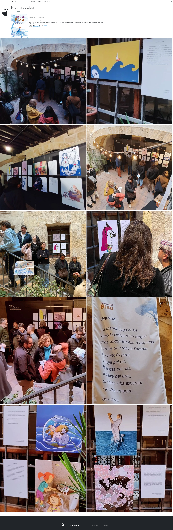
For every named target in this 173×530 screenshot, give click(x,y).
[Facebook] (70, 525)
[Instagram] (74, 525)
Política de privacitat (106, 525)
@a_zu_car (49, 25)
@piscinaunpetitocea (36, 26)
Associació (13, 1)
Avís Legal (93, 525)
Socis (18, 1)
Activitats (23, 1)
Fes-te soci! (49, 1)
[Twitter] (72, 525)
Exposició (18, 11)
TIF (27, 1)
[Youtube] (76, 525)
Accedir (170, 1)
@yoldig (45, 25)
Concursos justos (42, 1)
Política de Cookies (99, 525)
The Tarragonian (32, 1)
